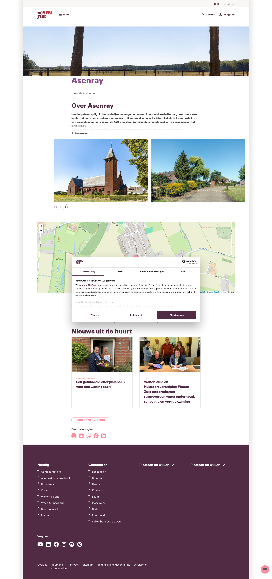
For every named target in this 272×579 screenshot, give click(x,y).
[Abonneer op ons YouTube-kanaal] (40, 544)
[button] (41, 226)
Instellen (134, 315)
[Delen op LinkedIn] (103, 435)
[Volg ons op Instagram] (64, 544)
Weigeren (95, 315)
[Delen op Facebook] (96, 435)
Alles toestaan (177, 315)
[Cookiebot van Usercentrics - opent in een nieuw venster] (184, 262)
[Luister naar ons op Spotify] (71, 544)
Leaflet (201, 291)
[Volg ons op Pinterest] (79, 544)
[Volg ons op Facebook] (56, 544)
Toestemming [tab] (88, 271)
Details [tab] (120, 271)
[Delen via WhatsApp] (88, 435)
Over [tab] (183, 271)
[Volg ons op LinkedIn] (48, 544)
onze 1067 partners (92, 285)
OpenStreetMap (216, 291)
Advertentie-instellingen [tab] (152, 271)
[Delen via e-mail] (81, 435)
